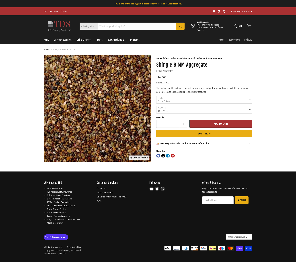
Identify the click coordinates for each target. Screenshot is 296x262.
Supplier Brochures (105, 192)
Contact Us (101, 188)
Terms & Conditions (74, 247)
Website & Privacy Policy (53, 247)
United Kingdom (240, 11)
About (221, 39)
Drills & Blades (84, 39)
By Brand (134, 39)
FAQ (45, 11)
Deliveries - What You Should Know (111, 196)
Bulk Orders (234, 39)
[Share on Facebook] (158, 156)
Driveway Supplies (62, 39)
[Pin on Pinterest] (173, 156)
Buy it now (204, 133)
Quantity (160, 117)
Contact (64, 11)
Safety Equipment (116, 39)
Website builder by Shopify (55, 253)
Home (46, 39)
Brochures (54, 11)
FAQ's (99, 201)
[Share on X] (163, 156)
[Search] (180, 26)
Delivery (248, 39)
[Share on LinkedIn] (168, 156)
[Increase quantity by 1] (183, 124)
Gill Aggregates (166, 70)
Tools (99, 39)
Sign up (242, 200)
